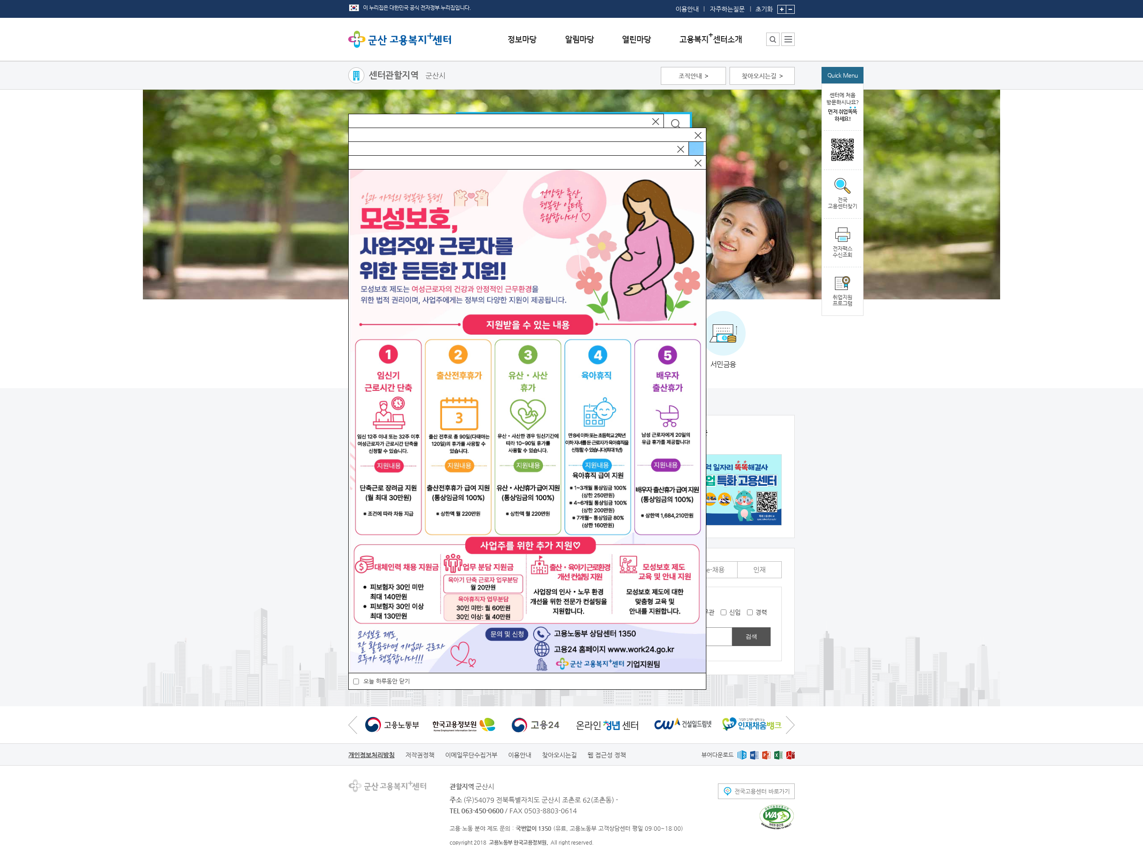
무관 (708, 612)
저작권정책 (419, 754)
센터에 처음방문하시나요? (842, 107)
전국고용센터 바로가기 (762, 791)
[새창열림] (742, 754)
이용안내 (687, 8)
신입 (735, 612)
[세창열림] (777, 817)
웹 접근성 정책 (607, 754)
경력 (761, 612)
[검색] (677, 124)
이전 (352, 724)
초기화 (764, 8)
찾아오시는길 (759, 75)
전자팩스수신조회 (842, 251)
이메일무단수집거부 (471, 754)
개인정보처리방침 (371, 754)
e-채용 (715, 569)
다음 (790, 724)
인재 (759, 569)
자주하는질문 (727, 8)
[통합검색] (773, 39)
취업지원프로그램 (842, 300)
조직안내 (690, 75)
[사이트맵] (788, 39)
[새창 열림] (842, 150)
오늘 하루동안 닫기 (386, 681)
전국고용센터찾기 (842, 203)
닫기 (655, 121)
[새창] (725, 490)
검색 (751, 636)
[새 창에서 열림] (392, 724)
